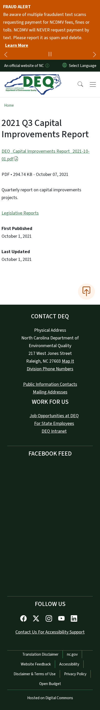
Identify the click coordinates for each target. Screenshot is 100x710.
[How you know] (47, 66)
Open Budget (50, 684)
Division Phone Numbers (50, 369)
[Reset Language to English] (64, 66)
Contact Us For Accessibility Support (50, 632)
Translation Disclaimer (40, 654)
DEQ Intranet (54, 431)
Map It (68, 361)
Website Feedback (36, 664)
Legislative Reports (20, 213)
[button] (77, 84)
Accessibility (69, 664)
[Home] (33, 77)
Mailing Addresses (50, 392)
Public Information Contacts (50, 384)
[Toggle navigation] (93, 84)
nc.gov (72, 654)
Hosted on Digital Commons (50, 698)
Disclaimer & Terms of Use (35, 674)
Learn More (16, 45)
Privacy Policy (75, 674)
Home (9, 105)
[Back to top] (86, 292)
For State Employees (54, 423)
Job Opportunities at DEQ (54, 416)
